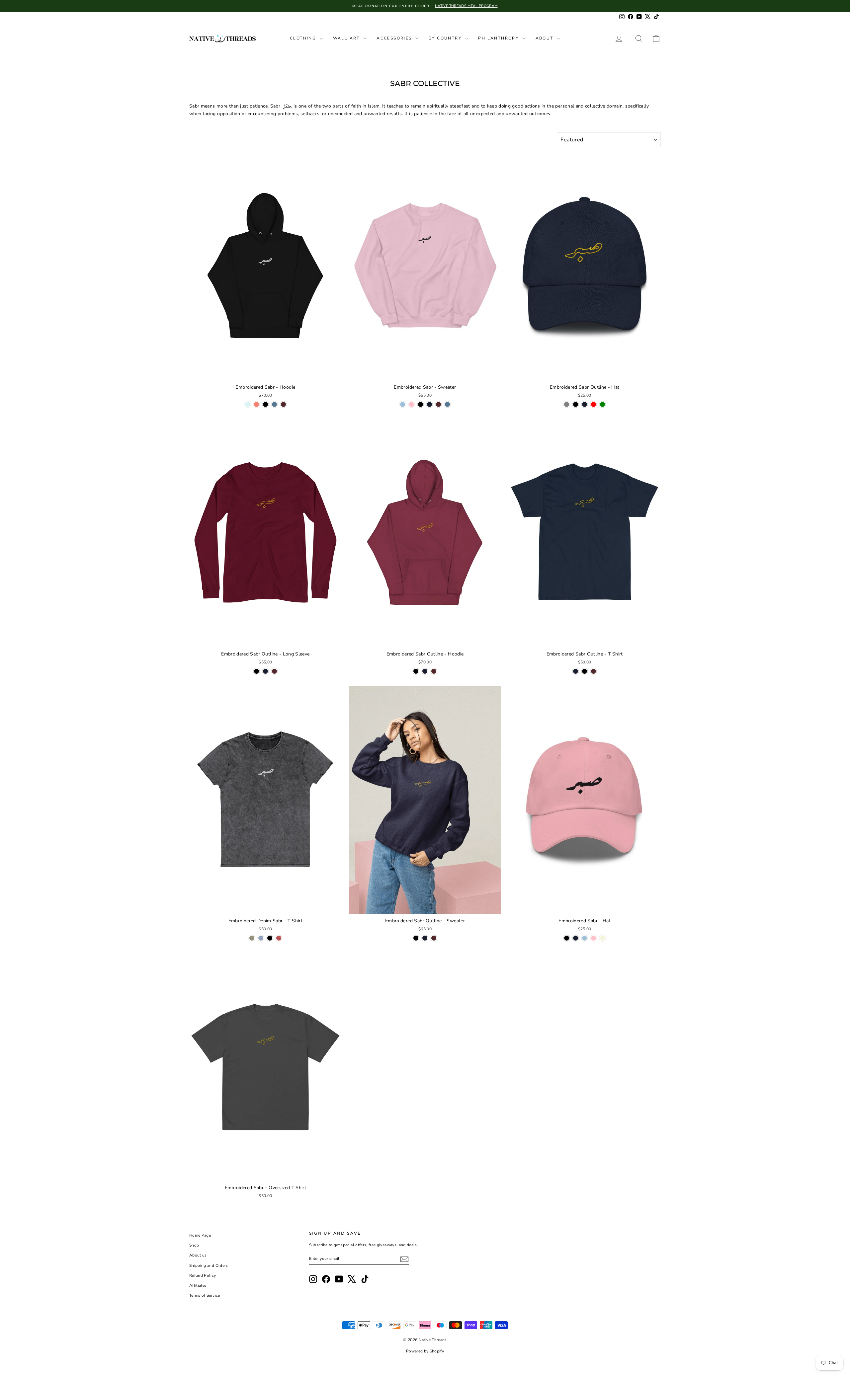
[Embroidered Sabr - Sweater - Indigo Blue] (447, 404)
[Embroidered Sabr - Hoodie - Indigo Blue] (274, 404)
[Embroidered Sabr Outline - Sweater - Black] (416, 938)
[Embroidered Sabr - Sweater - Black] (420, 404)
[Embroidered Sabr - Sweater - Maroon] (438, 404)
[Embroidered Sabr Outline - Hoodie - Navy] (425, 671)
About (545, 38)
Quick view (265, 373)
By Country (446, 38)
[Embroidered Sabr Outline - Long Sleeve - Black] (256, 671)
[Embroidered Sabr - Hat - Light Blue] (584, 938)
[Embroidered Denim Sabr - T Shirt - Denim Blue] (261, 938)
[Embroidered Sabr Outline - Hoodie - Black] (416, 671)
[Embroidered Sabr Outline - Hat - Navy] (584, 404)
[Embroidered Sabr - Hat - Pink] (593, 938)
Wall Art (347, 38)
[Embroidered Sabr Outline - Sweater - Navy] (425, 938)
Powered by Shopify (425, 1351)
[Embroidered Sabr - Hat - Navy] (575, 938)
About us (198, 1255)
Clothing (304, 38)
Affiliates (198, 1285)
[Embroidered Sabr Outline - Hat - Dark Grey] (566, 404)
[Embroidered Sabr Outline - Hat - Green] (602, 404)
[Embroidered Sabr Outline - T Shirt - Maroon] (593, 671)
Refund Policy (202, 1275)
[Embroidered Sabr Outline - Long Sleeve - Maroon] (274, 671)
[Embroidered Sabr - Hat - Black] (566, 938)
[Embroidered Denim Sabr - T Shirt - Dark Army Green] (252, 938)
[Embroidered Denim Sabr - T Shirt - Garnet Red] (279, 938)
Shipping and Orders (208, 1265)
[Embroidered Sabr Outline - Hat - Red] (593, 404)
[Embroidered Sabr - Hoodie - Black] (265, 404)
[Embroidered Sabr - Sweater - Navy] (429, 404)
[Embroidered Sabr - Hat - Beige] (602, 938)
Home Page (200, 1235)
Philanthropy (499, 38)
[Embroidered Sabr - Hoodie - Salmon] (256, 404)
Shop (194, 1245)
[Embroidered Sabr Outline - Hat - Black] (575, 404)
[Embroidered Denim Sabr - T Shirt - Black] (270, 938)
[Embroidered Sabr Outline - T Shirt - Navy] (575, 671)
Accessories (395, 38)
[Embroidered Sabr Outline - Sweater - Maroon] (434, 938)
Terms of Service (204, 1295)
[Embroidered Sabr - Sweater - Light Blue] (402, 404)
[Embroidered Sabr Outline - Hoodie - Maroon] (434, 671)
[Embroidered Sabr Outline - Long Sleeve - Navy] (265, 671)
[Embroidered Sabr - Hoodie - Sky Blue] (247, 404)
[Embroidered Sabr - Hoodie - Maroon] (283, 404)
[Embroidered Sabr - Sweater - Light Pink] (411, 404)
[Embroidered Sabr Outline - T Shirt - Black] (584, 671)
